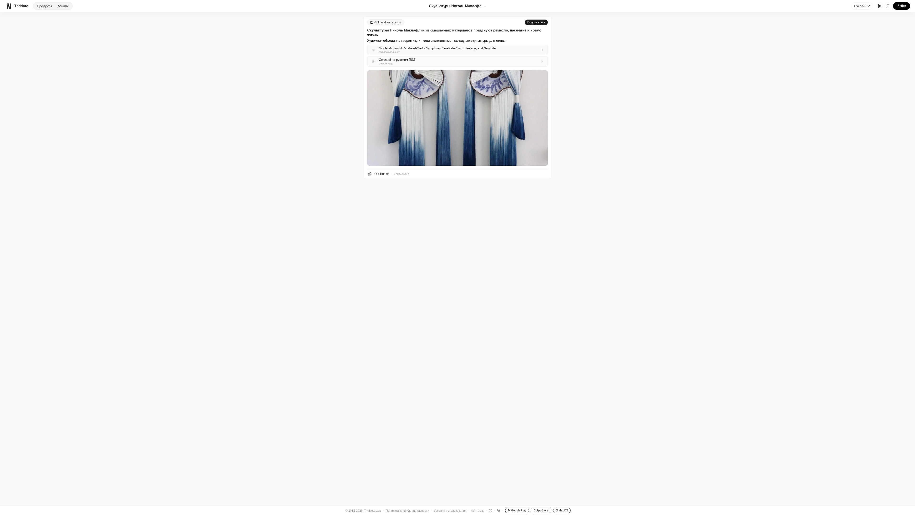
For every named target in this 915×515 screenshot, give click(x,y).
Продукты (44, 6)
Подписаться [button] (536, 22)
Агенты (63, 6)
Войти (901, 6)
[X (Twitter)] (490, 510)
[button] (457, 118)
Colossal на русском (387, 22)
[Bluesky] (498, 510)
